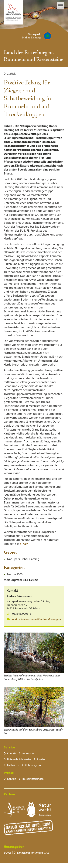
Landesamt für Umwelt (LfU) (33, 852)
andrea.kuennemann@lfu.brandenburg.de (37, 619)
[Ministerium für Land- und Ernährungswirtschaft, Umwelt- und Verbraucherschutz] (13, 12)
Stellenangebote (34, 765)
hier (25, 543)
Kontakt (11, 753)
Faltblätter (13, 765)
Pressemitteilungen (33, 778)
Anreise (41, 759)
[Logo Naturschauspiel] (28, 827)
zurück (11, 73)
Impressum (28, 753)
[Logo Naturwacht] (39, 809)
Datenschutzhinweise (19, 759)
